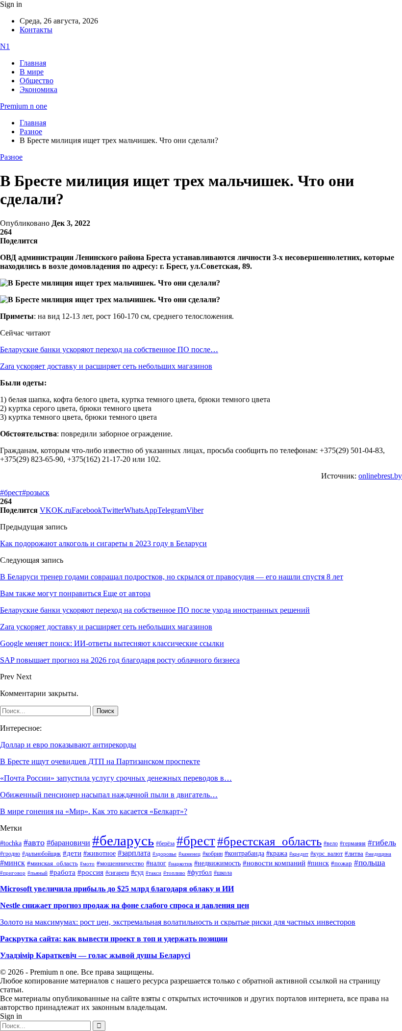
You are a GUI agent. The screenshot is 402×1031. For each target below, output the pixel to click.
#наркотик (180, 863)
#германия (353, 843)
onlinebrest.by (380, 476)
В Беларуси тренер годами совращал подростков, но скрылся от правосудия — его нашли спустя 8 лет (171, 577)
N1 (5, 46)
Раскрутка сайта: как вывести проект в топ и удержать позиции (113, 939)
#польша (369, 862)
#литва (354, 853)
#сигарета (117, 872)
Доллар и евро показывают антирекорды (68, 745)
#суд (137, 872)
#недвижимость (217, 863)
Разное (11, 157)
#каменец (189, 854)
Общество (36, 80)
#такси (153, 873)
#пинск (318, 863)
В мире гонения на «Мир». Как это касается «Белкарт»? (93, 811)
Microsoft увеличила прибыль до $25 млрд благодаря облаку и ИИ (117, 889)
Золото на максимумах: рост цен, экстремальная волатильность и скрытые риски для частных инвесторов (177, 922)
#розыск (36, 492)
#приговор (12, 873)
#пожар (341, 863)
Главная (33, 63)
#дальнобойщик (41, 853)
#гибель (382, 842)
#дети (72, 853)
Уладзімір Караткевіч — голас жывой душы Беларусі (95, 955)
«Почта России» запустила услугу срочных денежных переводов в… (116, 778)
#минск (12, 863)
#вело (331, 843)
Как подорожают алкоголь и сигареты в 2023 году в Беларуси (103, 543)
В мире (32, 72)
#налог (156, 863)
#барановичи (68, 843)
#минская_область (52, 863)
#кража (276, 853)
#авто (34, 842)
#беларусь (123, 840)
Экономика (38, 89)
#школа (223, 872)
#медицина (378, 854)
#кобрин (212, 853)
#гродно (10, 853)
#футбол (199, 872)
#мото (87, 863)
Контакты (36, 29)
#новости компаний (274, 863)
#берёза (165, 843)
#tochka (11, 843)
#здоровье (164, 854)
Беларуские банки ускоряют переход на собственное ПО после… (109, 349)
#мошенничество (120, 863)
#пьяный (37, 873)
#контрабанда (244, 853)
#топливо (174, 873)
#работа (62, 872)
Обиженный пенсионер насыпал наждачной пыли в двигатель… (109, 795)
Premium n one (23, 106)
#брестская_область (269, 841)
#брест (11, 492)
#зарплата (134, 853)
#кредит (298, 854)
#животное (99, 853)
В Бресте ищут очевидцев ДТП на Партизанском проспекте (100, 761)
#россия (90, 872)
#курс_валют (326, 853)
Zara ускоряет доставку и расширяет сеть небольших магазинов (106, 366)
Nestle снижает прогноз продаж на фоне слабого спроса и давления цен (124, 905)
